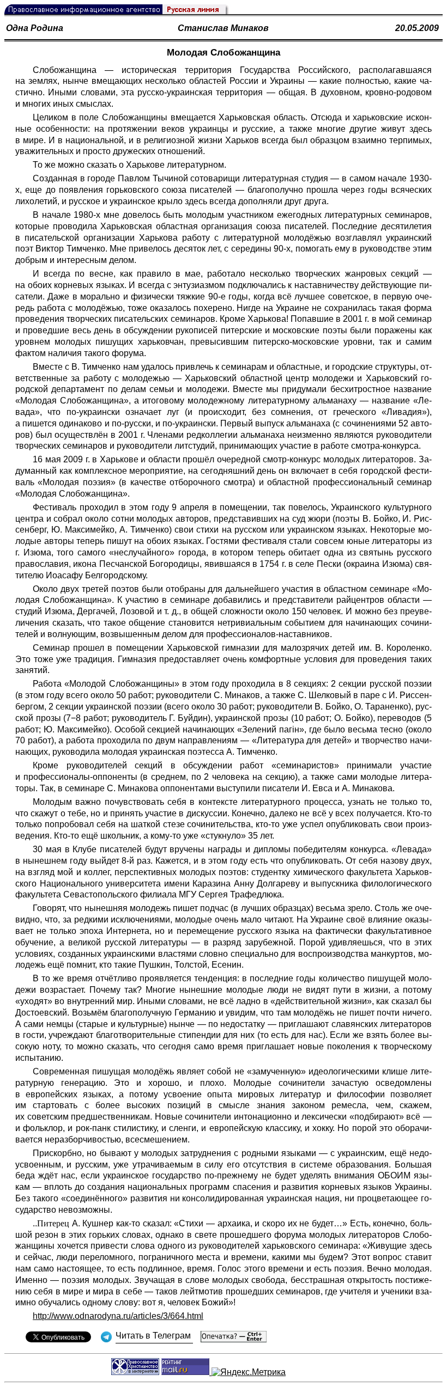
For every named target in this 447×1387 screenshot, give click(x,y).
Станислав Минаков (223, 28)
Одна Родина (34, 28)
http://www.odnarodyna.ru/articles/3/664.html (118, 1316)
